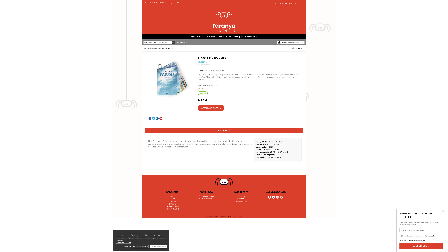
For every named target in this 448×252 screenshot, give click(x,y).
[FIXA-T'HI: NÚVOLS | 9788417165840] (170, 79)
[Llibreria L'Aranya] (224, 31)
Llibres (200, 37)
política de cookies (123, 243)
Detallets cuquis (234, 37)
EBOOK (221, 37)
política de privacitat (429, 236)
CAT (276, 3)
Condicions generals (207, 196)
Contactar (241, 199)
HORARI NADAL (251, 37)
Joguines (210, 37)
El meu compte (290, 3)
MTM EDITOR (202, 62)
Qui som (241, 196)
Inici (192, 37)
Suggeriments (241, 201)
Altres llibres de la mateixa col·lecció (212, 70)
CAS (281, 3)
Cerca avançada (182, 42)
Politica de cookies (206, 199)
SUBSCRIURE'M (421, 246)
